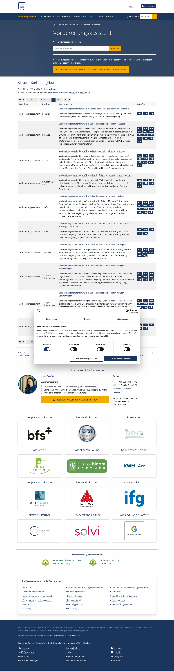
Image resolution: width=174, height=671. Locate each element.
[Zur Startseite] (54, 25)
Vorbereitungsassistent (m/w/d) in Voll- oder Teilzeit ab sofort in (92, 124)
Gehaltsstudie (104, 16)
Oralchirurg (72, 608)
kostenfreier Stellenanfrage (80, 92)
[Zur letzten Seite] (69, 99)
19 (41, 99)
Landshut (27, 356)
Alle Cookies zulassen (121, 359)
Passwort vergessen (75, 656)
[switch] (73, 349)
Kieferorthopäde (74, 596)
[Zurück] (23, 99)
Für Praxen (62, 16)
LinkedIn (117, 652)
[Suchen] (154, 16)
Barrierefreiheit (73, 648)
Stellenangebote (26, 16)
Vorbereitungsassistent (33, 591)
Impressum (24, 648)
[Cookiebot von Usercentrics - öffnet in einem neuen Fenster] (127, 311)
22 (53, 99)
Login (130, 6)
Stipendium (78, 16)
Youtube (118, 660)
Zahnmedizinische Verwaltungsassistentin (130, 587)
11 (28, 99)
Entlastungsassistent (76, 591)
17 (32, 99)
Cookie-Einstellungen (28, 660)
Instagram (118, 656)
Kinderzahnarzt (74, 600)
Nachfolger (27, 608)
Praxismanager (118, 600)
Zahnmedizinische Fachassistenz (37, 600)
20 (45, 99)
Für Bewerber (45, 16)
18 (36, 99)
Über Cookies (122, 319)
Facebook (118, 648)
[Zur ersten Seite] (20, 99)
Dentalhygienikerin (75, 604)
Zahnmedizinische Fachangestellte (38, 596)
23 (58, 99)
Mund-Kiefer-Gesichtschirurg (124, 596)
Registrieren (149, 6)
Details (87, 319)
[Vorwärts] (65, 99)
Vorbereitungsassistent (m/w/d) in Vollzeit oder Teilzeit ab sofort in (92, 151)
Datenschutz (24, 656)
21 (49, 99)
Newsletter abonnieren (76, 660)
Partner (26, 604)
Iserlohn (149, 353)
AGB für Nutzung (26, 652)
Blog (91, 16)
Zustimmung (51, 319)
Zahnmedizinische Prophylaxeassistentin (85, 587)
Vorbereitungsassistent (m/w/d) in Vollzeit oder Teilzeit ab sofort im (94, 108)
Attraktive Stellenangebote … (69, 25)
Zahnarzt (26, 587)
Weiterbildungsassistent (122, 604)
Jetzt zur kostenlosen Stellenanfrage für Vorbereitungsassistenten (91, 69)
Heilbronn (140, 353)
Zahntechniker (117, 591)
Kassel (20, 356)
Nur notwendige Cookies (86, 359)
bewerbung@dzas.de (121, 388)
